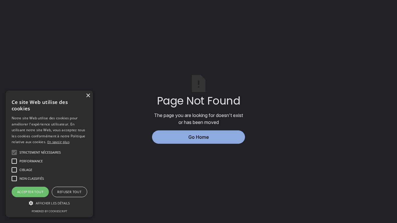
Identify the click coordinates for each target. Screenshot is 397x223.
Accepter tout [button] (30, 192)
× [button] (88, 95)
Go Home (198, 137)
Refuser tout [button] (69, 192)
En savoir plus (58, 142)
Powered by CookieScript (49, 211)
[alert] (49, 154)
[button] (40, 152)
